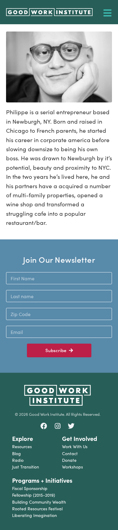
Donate (69, 460)
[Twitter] (71, 426)
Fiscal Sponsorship (30, 488)
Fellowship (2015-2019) (33, 495)
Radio (18, 460)
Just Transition (25, 467)
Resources (22, 446)
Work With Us (74, 446)
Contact (70, 453)
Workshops (72, 467)
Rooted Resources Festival (37, 509)
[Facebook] (44, 426)
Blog (16, 453)
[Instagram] (57, 426)
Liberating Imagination (34, 515)
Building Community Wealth (39, 502)
